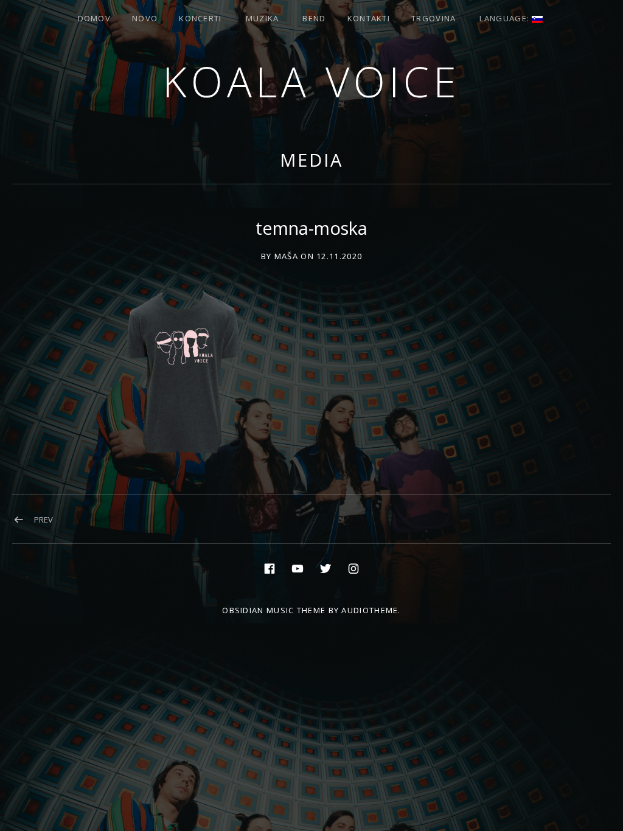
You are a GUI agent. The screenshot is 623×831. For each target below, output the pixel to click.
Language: (505, 18)
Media (311, 160)
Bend (313, 18)
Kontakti (368, 18)
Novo (145, 18)
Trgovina (433, 18)
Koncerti (200, 18)
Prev (43, 519)
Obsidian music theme (273, 610)
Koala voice (311, 81)
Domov (94, 18)
